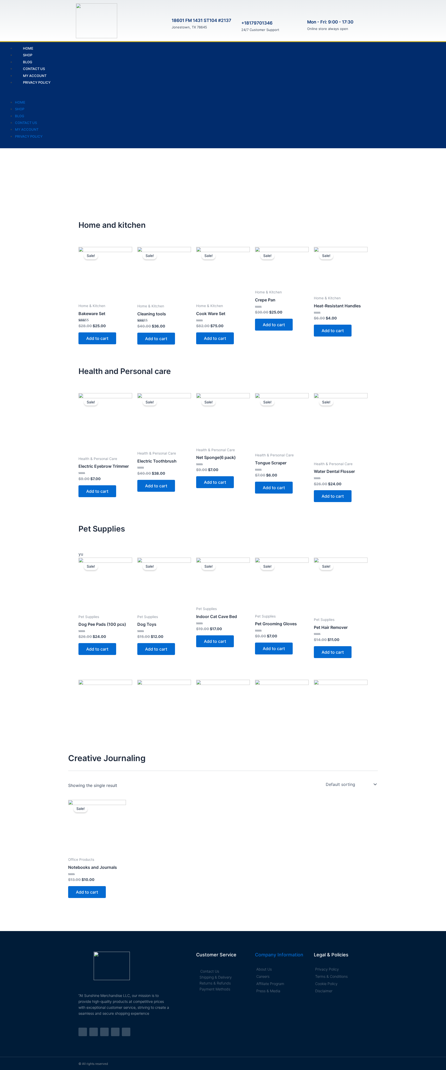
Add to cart (97, 338)
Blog (19, 116)
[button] (167, 95)
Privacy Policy (37, 82)
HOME (20, 102)
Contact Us (26, 123)
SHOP (19, 109)
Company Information (279, 954)
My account (26, 129)
